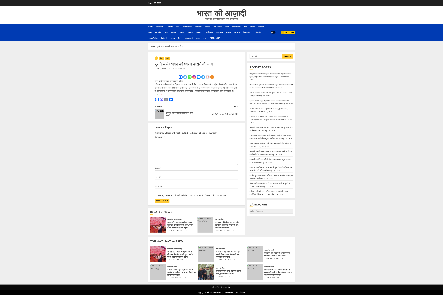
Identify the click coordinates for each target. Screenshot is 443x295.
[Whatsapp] (190, 77)
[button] (278, 32)
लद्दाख (227, 27)
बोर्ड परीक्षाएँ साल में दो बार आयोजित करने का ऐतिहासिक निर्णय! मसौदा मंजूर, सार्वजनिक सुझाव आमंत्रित (270, 137)
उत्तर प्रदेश (198, 27)
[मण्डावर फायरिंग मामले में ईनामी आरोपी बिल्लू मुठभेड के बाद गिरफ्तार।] (206, 272)
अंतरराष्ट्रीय (159, 27)
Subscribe (289, 32)
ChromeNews (229, 292)
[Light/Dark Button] (273, 32)
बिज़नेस (228, 32)
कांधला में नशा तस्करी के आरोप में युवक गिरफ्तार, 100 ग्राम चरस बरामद (277, 254)
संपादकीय (258, 32)
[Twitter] (185, 77)
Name (158, 168)
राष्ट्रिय (170, 27)
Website (158, 186)
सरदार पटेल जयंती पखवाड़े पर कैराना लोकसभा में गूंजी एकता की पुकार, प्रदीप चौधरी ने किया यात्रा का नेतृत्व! (180, 225)
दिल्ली (177, 27)
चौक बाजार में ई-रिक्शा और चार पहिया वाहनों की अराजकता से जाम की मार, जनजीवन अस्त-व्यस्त (227, 225)
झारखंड (182, 32)
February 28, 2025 (223, 230)
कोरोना (198, 38)
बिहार (166, 32)
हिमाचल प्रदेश (236, 27)
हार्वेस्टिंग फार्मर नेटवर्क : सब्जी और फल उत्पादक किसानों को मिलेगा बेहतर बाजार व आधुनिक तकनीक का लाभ (278, 272)
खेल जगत (237, 32)
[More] (212, 77)
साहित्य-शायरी (189, 38)
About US (216, 287)
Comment (160, 137)
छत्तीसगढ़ (173, 32)
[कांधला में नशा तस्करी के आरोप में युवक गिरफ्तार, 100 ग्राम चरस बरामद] (255, 254)
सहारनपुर (179, 219)
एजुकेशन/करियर (152, 38)
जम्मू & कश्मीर (218, 27)
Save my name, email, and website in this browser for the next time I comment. (192, 195)
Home (150, 27)
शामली (167, 58)
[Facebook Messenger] (199, 77)
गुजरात (150, 32)
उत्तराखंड (207, 27)
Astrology (215, 38)
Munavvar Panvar (163, 69)
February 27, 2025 (223, 276)
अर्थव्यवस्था (209, 32)
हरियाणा (252, 27)
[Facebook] (181, 77)
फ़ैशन (179, 38)
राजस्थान (261, 27)
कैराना (161, 58)
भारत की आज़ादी (221, 13)
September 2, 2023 (179, 69)
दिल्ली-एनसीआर (187, 27)
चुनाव (204, 38)
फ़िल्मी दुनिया (246, 32)
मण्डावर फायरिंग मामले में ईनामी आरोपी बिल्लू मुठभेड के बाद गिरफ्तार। (228, 272)
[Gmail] (208, 77)
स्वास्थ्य (172, 38)
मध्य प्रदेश (158, 32)
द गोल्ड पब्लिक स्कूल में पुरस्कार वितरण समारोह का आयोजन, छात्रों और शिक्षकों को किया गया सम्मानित (181, 272)
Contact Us (225, 287)
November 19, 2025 (176, 230)
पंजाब (245, 27)
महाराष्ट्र (190, 32)
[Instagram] (194, 77)
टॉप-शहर (198, 32)
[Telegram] (203, 77)
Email (158, 177)
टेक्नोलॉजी (164, 38)
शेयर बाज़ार (219, 32)
